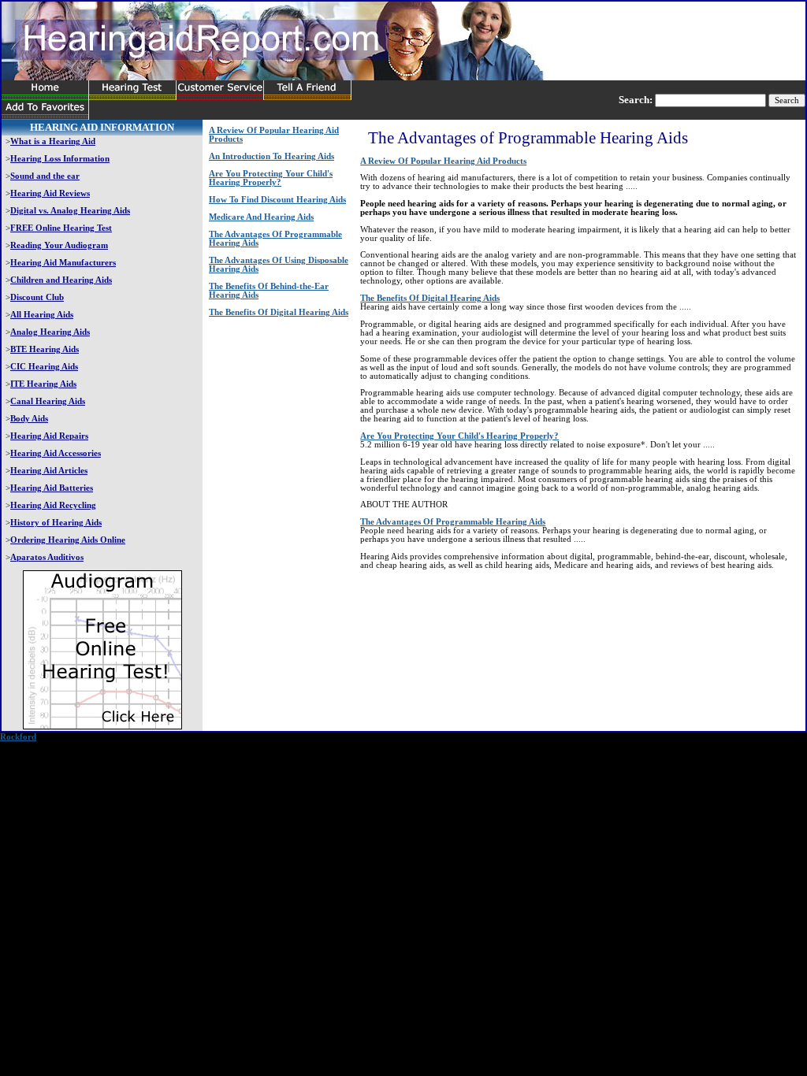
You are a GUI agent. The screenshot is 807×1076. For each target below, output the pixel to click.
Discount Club (37, 297)
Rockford (18, 737)
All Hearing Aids (41, 314)
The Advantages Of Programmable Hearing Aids (452, 522)
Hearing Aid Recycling (53, 505)
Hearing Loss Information (60, 158)
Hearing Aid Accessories (55, 453)
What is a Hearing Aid (52, 141)
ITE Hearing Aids (43, 384)
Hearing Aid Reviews (50, 193)
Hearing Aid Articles (48, 470)
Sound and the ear (45, 176)
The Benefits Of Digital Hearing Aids (278, 312)
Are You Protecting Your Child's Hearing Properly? (271, 178)
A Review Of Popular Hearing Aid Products (443, 161)
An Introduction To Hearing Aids (271, 156)
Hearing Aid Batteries (51, 488)
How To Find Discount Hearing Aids (277, 199)
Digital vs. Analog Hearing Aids (70, 210)
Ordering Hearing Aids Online (67, 540)
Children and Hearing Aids (61, 280)
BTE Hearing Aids (44, 349)
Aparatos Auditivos (47, 557)
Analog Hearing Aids (50, 332)
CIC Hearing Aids (44, 366)
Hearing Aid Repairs (49, 436)
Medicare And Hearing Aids (261, 217)
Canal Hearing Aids (47, 401)
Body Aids (29, 418)
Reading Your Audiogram (59, 245)
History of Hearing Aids (56, 522)
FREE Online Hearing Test (61, 228)
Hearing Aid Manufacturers (63, 262)
